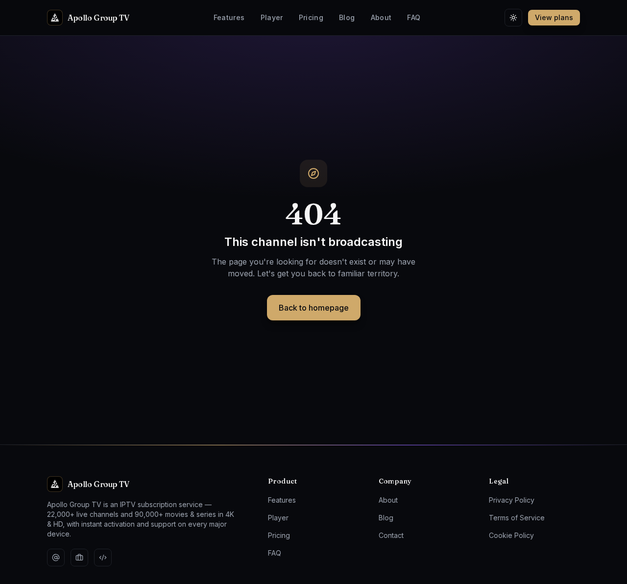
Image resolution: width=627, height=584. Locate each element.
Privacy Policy (511, 500)
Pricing (311, 17)
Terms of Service (517, 517)
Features (229, 17)
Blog (347, 17)
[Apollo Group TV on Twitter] (56, 557)
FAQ (413, 17)
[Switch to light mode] (513, 17)
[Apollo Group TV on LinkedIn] (79, 557)
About (381, 17)
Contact (391, 535)
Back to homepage (314, 308)
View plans (554, 17)
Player (272, 17)
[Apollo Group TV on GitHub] (103, 557)
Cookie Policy (511, 535)
